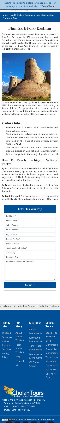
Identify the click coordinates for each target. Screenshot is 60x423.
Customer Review (7, 339)
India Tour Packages (47, 306)
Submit (30, 285)
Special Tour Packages (51, 335)
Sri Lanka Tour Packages (23, 306)
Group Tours (47, 6)
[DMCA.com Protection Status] (9, 419)
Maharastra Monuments (35, 356)
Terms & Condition (7, 347)
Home (5, 15)
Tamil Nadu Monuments (35, 348)
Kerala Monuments (35, 331)
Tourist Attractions (45, 15)
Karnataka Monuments (35, 340)
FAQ (17, 357)
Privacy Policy (5, 356)
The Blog (6, 333)
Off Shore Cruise (34, 364)
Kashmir (29, 15)
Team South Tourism (19, 349)
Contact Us (19, 363)
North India (16, 15)
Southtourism (30, 420)
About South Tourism (19, 337)
